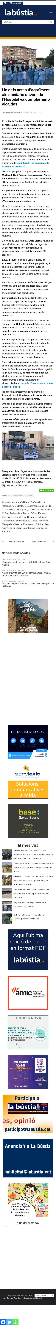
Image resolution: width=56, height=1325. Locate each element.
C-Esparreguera (32, 506)
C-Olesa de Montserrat (40, 509)
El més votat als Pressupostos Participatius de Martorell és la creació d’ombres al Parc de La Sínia (34, 868)
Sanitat (30, 495)
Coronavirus (8, 520)
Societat (6, 531)
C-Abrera (24, 502)
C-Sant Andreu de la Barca (15, 513)
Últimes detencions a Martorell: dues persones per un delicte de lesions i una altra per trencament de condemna (33, 855)
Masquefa (7, 524)
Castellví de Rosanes (25, 517)
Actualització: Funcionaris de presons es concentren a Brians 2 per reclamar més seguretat (31, 893)
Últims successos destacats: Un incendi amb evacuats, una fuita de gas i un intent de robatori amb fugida (33, 880)
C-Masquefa (21, 509)
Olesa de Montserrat (23, 524)
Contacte (39, 1298)
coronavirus (18, 495)
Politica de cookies (28, 1298)
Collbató (42, 517)
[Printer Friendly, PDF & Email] (46, 490)
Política (39, 524)
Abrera (15, 502)
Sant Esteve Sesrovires (35, 528)
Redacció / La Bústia (12, 113)
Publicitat (17, 1298)
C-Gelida (46, 506)
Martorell (43, 520)
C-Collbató (17, 506)
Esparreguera (22, 520)
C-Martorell (7, 509)
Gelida (34, 520)
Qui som (10, 1298)
